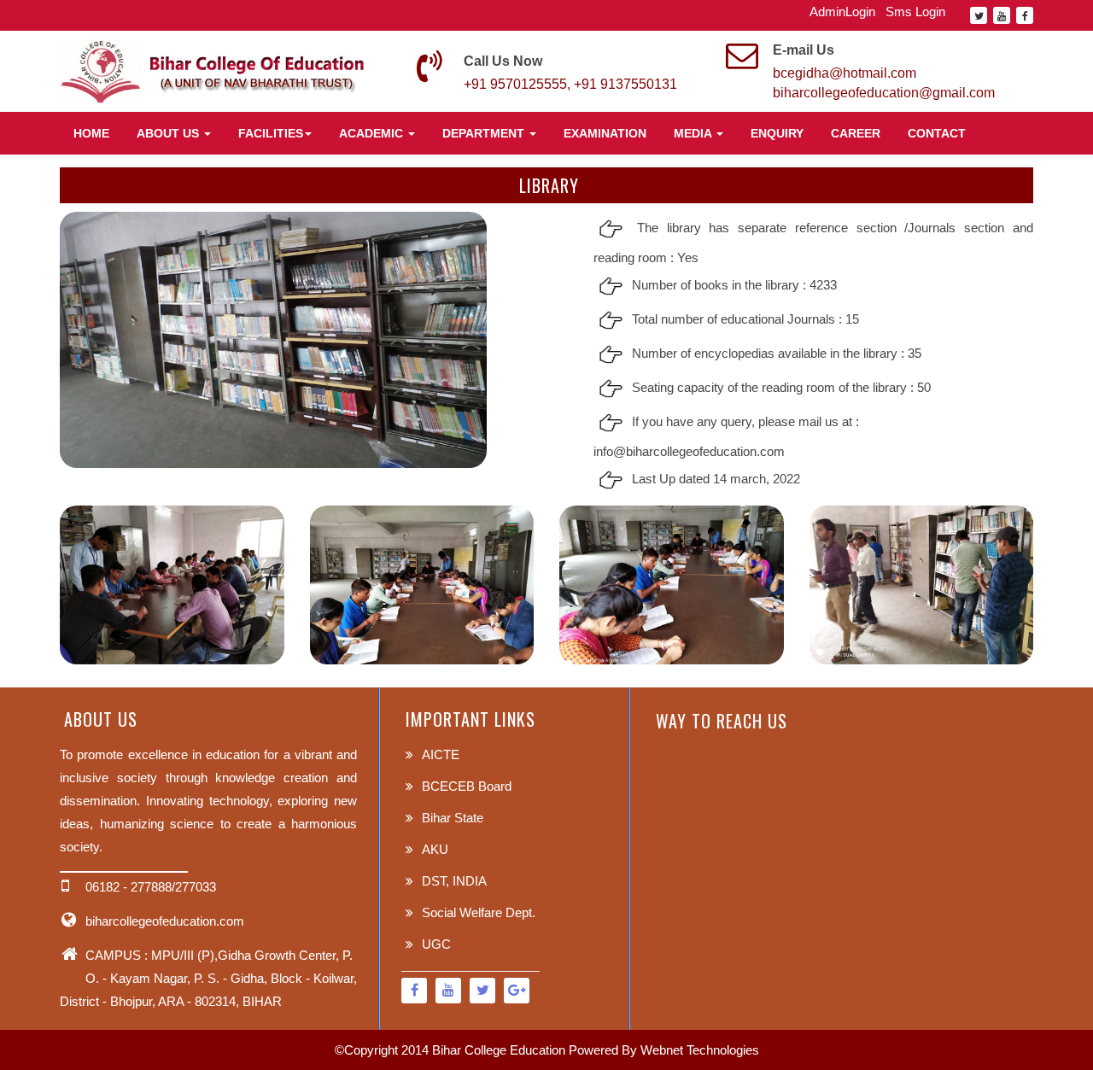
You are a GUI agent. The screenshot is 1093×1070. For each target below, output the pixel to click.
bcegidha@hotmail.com (844, 73)
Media (694, 133)
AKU (435, 849)
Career (855, 133)
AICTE (440, 754)
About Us (169, 133)
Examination (605, 133)
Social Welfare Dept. (478, 912)
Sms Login (915, 11)
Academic (372, 133)
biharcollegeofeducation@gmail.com (884, 92)
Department (485, 133)
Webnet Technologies (699, 1050)
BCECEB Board (466, 786)
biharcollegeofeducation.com (164, 921)
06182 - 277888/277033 (150, 887)
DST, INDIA (454, 881)
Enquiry (777, 133)
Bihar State (452, 817)
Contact (937, 133)
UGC (436, 944)
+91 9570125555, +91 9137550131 (570, 84)
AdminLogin (842, 11)
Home (91, 133)
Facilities (270, 133)
